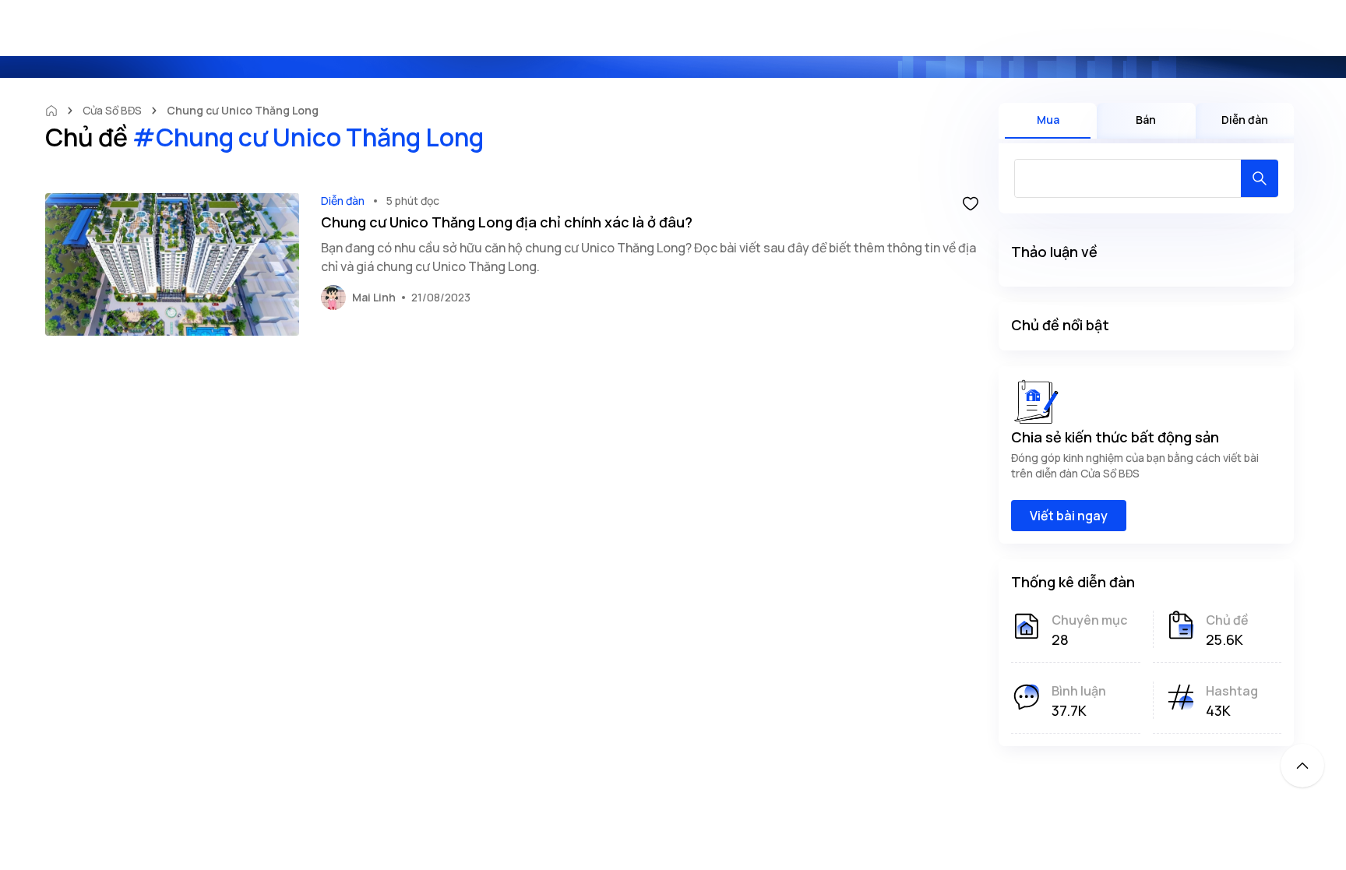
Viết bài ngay (1069, 515)
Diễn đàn (343, 200)
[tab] (1048, 121)
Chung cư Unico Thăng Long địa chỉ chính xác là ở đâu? (506, 222)
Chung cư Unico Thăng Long (244, 110)
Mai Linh (374, 297)
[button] (970, 202)
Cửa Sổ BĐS (112, 110)
